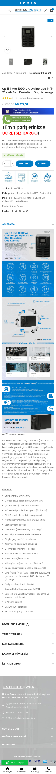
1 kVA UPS (17, 197)
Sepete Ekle (24, 163)
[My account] (46, 10)
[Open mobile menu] (3, 10)
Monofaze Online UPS (40, 73)
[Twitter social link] (24, 3)
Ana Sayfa (7, 73)
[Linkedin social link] (31, 3)
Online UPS (21, 73)
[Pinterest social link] (28, 3)
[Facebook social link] (20, 3)
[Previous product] (46, 77)
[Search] (9, 10)
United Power (9, 83)
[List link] (28, 712)
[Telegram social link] (35, 3)
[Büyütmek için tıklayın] (7, 50)
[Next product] (52, 77)
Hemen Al (42, 163)
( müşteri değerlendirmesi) (29, 98)
